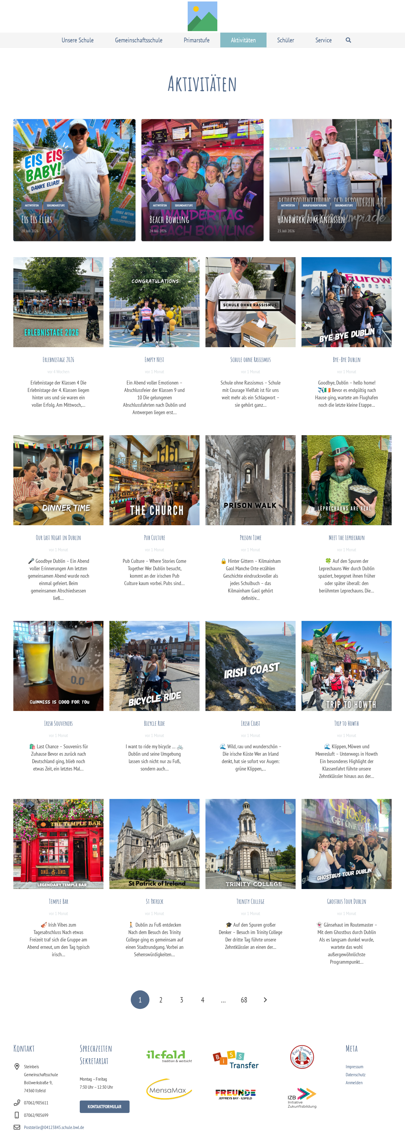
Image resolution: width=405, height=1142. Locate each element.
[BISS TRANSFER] (236, 1059)
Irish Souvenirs (58, 723)
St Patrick (154, 901)
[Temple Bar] (58, 844)
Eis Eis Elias (36, 219)
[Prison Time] (250, 480)
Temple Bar (58, 901)
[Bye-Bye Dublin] (347, 302)
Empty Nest (154, 359)
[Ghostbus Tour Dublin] (347, 844)
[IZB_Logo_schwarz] (302, 1098)
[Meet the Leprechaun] (347, 480)
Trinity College (250, 901)
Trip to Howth (346, 723)
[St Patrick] (154, 844)
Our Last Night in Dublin (58, 538)
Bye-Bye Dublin (347, 359)
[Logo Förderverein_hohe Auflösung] (302, 1057)
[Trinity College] (250, 844)
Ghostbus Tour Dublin (346, 901)
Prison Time (251, 538)
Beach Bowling (169, 219)
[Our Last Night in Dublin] (58, 480)
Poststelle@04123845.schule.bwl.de (54, 1127)
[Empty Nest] (154, 302)
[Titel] (202, 16)
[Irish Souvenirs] (58, 666)
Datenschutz (356, 1074)
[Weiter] (265, 999)
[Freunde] (236, 1094)
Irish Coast (250, 723)
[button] (98, 40)
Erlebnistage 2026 (58, 359)
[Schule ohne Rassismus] (250, 302)
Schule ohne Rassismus (250, 359)
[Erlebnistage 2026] (58, 302)
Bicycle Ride (154, 723)
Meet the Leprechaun (347, 538)
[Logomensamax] (169, 1089)
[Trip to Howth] (347, 666)
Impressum (354, 1066)
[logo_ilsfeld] (169, 1056)
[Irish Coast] (250, 666)
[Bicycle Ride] (154, 666)
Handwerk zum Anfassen (311, 219)
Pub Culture (154, 538)
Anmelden (354, 1082)
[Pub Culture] (154, 480)
